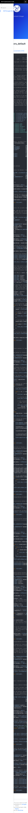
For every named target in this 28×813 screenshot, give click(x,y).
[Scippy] (16, 8)
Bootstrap (20, 810)
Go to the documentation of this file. (16, 51)
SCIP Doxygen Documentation (11, 11)
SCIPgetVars (19, 247)
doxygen (24, 804)
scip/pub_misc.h (20, 118)
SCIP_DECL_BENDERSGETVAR (17, 576)
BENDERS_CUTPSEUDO (21, 772)
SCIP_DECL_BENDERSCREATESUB (18, 656)
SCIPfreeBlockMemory (18, 491)
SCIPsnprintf (21, 301)
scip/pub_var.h (20, 120)
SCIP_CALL (14, 191)
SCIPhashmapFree (18, 563)
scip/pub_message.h (21, 117)
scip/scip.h (19, 121)
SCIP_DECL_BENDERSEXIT (16, 524)
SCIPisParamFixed (19, 722)
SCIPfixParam (24, 734)
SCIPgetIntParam (23, 721)
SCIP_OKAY (19, 202)
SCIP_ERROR (21, 728)
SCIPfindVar (24, 309)
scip (26, 174)
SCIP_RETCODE (13, 172)
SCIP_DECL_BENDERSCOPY (16, 355)
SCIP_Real (16, 278)
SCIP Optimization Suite (7, 1)
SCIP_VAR (14, 149)
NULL (22, 184)
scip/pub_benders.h (21, 116)
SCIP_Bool (14, 153)
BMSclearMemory (16, 764)
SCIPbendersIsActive (20, 376)
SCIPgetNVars (20, 248)
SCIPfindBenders (22, 716)
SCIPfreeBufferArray (21, 437)
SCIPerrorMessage (19, 725)
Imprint (17, 808)
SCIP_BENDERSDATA (17, 176)
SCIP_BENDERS (15, 220)
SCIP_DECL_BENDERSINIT (16, 503)
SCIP (15, 379)
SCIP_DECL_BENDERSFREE (16, 451)
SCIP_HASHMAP (15, 147)
